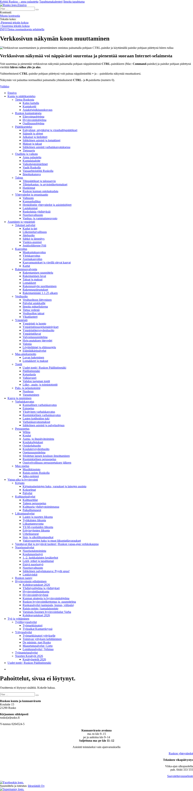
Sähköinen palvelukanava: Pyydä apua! (46, 571)
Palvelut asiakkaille (34, 303)
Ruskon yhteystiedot (181, 753)
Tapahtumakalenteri (51, 1)
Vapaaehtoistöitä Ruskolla (38, 170)
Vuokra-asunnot (32, 242)
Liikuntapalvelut (24, 513)
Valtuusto (28, 198)
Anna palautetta (32, 157)
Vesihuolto (21, 296)
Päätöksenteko (23, 126)
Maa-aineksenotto (25, 354)
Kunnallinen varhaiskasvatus (40, 405)
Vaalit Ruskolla (32, 167)
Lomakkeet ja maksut (35, 360)
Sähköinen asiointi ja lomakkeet (41, 140)
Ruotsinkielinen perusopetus (39, 459)
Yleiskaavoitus (31, 255)
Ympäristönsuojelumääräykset (40, 326)
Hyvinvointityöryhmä (35, 595)
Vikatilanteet (30, 316)
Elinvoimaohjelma (33, 116)
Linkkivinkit (30, 574)
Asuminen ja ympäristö (21, 221)
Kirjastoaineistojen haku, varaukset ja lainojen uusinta (54, 486)
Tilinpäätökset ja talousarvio (39, 181)
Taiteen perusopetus (34, 503)
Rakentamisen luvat (34, 276)
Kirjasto (20, 483)
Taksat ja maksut (32, 279)
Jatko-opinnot (31, 476)
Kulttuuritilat (30, 500)
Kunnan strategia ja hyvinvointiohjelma (46, 598)
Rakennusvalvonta (26, 269)
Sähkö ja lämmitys (33, 238)
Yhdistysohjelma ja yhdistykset (41, 588)
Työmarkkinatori (32, 625)
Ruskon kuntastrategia (28, 113)
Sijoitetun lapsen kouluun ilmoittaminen (46, 455)
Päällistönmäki (31, 371)
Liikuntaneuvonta (33, 523)
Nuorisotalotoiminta (34, 550)
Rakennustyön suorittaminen (40, 286)
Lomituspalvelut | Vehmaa (38, 649)
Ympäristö (21, 320)
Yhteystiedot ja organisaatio (31, 194)
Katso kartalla (31, 103)
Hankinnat (29, 187)
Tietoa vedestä (31, 310)
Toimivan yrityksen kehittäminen (42, 639)
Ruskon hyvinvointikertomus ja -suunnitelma (49, 601)
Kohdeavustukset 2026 (36, 584)
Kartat (26, 265)
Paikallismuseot (32, 510)
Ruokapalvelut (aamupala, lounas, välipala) (48, 605)
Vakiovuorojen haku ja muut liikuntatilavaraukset (52, 540)
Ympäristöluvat (32, 333)
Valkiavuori (29, 377)
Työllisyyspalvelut (26, 622)
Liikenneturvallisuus (35, 232)
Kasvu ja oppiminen (19, 398)
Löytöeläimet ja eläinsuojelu (39, 347)
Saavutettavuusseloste (180, 776)
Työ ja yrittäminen (18, 618)
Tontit (18, 364)
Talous (19, 177)
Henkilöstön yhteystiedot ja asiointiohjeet (47, 204)
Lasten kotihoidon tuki (36, 418)
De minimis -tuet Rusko (37, 642)
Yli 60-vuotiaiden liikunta (38, 527)
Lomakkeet (29, 282)
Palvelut (27, 493)
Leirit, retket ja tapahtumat (38, 561)
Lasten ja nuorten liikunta (38, 516)
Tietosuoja (29, 150)
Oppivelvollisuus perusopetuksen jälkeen (47, 462)
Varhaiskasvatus (24, 401)
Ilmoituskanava (32, 174)
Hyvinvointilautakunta (36, 591)
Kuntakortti (29, 106)
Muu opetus (22, 466)
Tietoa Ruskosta (24, 99)
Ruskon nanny (23, 578)
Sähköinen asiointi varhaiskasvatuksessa (46, 147)
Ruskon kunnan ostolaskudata (40, 191)
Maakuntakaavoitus (34, 252)
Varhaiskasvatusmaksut (36, 421)
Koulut (27, 435)
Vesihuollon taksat (33, 313)
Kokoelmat (29, 489)
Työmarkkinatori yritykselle (39, 635)
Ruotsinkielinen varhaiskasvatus (42, 415)
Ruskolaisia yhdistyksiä (37, 211)
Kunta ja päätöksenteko (21, 96)
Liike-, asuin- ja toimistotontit (40, 384)
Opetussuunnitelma (34, 452)
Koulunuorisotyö (33, 554)
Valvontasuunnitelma (35, 337)
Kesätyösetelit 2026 (34, 659)
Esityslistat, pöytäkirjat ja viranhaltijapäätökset (50, 130)
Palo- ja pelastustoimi (27, 388)
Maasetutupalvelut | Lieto (38, 645)
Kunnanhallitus (32, 201)
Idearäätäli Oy (36, 785)
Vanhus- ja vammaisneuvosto (40, 218)
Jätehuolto (29, 235)
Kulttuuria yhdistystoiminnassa (41, 506)
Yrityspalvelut (23, 632)
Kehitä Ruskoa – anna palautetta (19, 1)
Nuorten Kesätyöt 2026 (29, 656)
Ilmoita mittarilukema (35, 306)
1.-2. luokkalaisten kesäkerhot (40, 557)
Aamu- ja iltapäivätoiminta (38, 438)
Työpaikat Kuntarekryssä (37, 628)
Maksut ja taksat (32, 143)
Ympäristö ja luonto (34, 323)
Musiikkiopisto (31, 469)
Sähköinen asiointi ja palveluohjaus (43, 425)
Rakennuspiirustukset (35, 289)
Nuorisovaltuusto (33, 215)
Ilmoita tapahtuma (74, 1)
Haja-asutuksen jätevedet (37, 340)
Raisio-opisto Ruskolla (36, 472)
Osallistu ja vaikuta (26, 153)
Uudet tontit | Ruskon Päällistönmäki (44, 367)
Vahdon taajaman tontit (36, 381)
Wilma (26, 432)
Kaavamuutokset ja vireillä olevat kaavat (47, 262)
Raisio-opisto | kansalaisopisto (40, 608)
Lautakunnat (30, 208)
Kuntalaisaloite (31, 160)
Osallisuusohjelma (33, 123)
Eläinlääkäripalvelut (34, 350)
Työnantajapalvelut (26, 652)
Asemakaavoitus (32, 259)
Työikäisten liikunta (34, 520)
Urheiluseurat (31, 533)
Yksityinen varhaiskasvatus (39, 411)
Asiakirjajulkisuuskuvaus (37, 109)
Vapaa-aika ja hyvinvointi (23, 479)
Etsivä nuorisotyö (33, 564)
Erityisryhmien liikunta (36, 530)
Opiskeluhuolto (32, 445)
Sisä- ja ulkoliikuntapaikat (38, 537)
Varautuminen (31, 394)
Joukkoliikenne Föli (34, 245)
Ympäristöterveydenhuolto (38, 330)
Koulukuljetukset (33, 442)
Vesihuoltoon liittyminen (37, 299)
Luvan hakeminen (33, 357)
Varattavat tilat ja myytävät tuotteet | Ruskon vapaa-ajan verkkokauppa (57, 544)
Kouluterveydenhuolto (36, 449)
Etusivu (12, 92)
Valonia (27, 343)
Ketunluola (29, 374)
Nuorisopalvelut (24, 547)
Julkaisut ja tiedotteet (35, 137)
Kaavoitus (21, 248)
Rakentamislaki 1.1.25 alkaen (40, 293)
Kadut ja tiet (30, 228)
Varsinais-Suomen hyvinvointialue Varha (47, 611)
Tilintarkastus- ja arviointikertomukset (45, 184)
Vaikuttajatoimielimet (35, 164)
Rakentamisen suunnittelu (38, 272)
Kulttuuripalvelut (25, 496)
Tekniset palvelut (25, 225)
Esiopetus (28, 408)
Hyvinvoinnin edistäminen (31, 581)
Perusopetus (22, 428)
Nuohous (28, 391)
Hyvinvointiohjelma (34, 120)
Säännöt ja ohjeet (33, 133)
